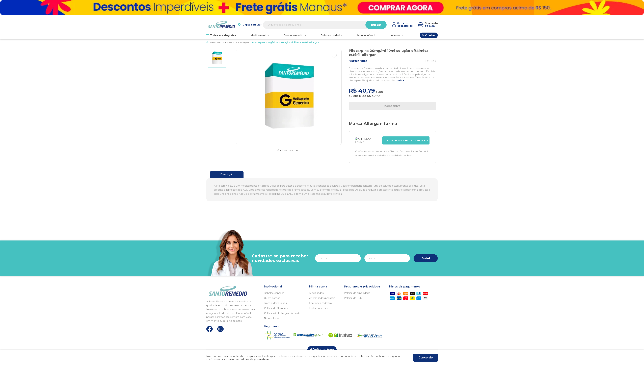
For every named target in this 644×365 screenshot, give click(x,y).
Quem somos (272, 298)
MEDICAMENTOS (260, 35)
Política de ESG (353, 298)
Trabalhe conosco (274, 293)
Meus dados (316, 293)
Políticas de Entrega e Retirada (282, 313)
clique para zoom (290, 150)
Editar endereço (318, 308)
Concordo (425, 357)
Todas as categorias (223, 35)
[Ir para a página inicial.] (221, 24)
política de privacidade (254, 359)
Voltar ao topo (323, 349)
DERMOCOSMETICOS (294, 35)
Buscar (376, 24)
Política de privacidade (357, 293)
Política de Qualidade (276, 308)
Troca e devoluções (275, 303)
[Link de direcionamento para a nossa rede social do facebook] (209, 329)
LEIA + (400, 81)
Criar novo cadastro (320, 303)
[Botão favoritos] (334, 56)
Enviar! (425, 258)
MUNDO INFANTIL (366, 35)
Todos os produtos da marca (405, 140)
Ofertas (430, 35)
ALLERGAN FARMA (358, 60)
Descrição (226, 174)
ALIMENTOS (397, 35)
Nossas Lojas (271, 318)
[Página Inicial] (207, 42)
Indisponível (392, 106)
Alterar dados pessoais (322, 298)
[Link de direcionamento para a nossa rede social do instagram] (220, 329)
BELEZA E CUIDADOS (331, 35)
